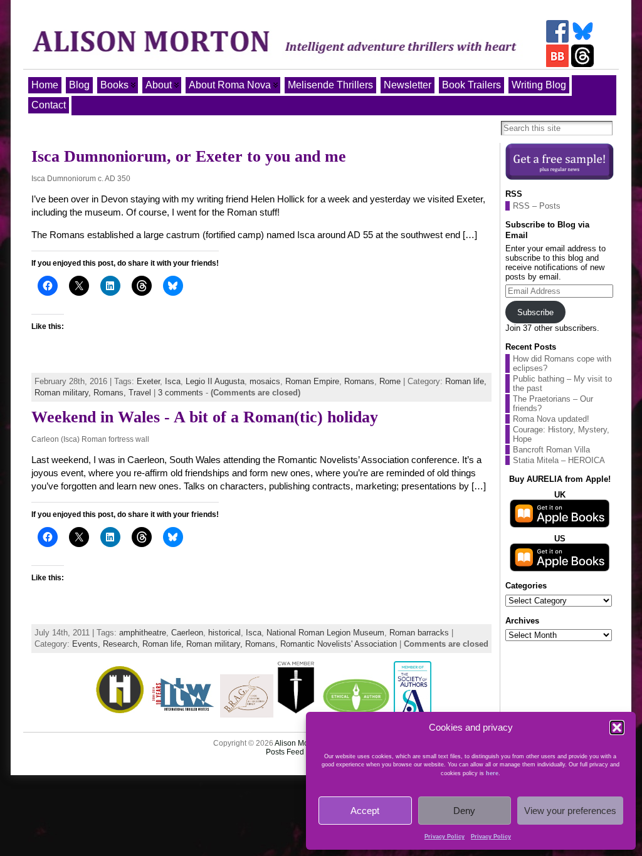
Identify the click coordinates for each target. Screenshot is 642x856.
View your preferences (570, 810)
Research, (122, 644)
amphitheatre (142, 632)
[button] (617, 727)
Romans (359, 381)
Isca (173, 381)
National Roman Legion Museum (325, 632)
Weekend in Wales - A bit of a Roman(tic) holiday (204, 417)
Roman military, (63, 392)
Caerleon (187, 632)
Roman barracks (419, 632)
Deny (464, 810)
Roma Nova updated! (551, 419)
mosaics (265, 381)
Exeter (148, 381)
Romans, (111, 392)
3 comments (180, 392)
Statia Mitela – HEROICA (559, 460)
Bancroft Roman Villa (551, 449)
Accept (364, 810)
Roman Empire (312, 381)
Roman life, (466, 381)
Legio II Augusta (215, 381)
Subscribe (535, 312)
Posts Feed (285, 752)
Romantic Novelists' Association (338, 644)
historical (224, 632)
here (492, 773)
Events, (87, 644)
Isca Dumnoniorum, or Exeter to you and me (188, 156)
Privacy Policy (444, 836)
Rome (390, 381)
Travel (140, 392)
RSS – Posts (536, 206)
